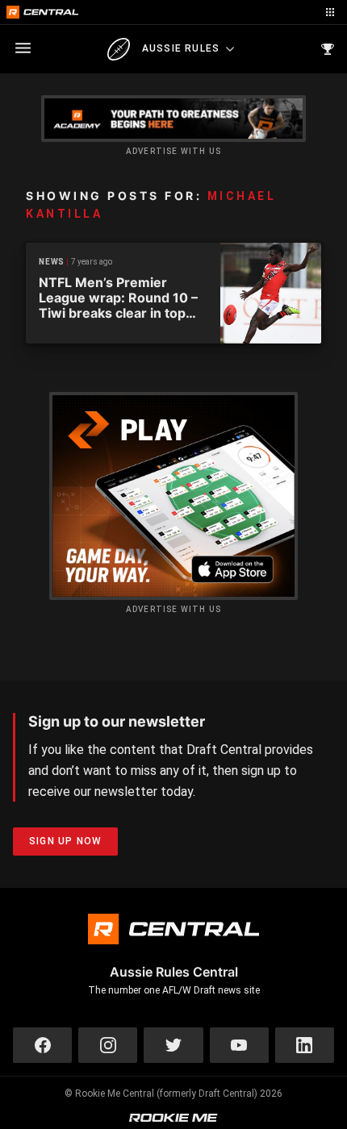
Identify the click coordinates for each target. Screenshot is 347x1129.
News (52, 261)
